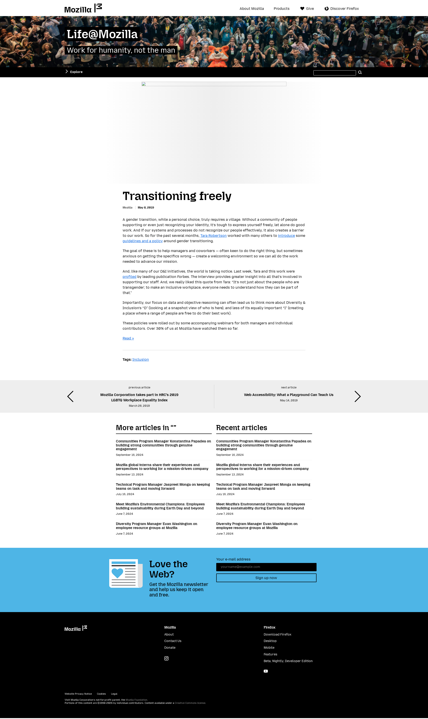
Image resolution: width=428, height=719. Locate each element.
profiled (129, 277)
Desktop (270, 641)
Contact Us (172, 641)
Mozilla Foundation (136, 699)
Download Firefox (277, 634)
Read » (128, 338)
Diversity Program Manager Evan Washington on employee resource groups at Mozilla (156, 526)
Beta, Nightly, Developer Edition (288, 661)
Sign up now (266, 578)
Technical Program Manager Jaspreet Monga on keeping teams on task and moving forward (163, 486)
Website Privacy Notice (78, 693)
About (169, 634)
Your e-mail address (233, 559)
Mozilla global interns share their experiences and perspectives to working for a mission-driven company (162, 467)
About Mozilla (252, 9)
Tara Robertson (213, 235)
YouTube (266, 671)
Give (310, 8)
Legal (114, 693)
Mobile (269, 648)
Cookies (101, 693)
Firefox (269, 627)
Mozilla (83, 8)
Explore (76, 72)
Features (270, 654)
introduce (286, 235)
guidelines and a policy (143, 241)
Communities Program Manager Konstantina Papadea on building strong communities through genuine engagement (163, 445)
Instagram (166, 658)
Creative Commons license (190, 703)
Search (360, 72)
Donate (169, 648)
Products (282, 9)
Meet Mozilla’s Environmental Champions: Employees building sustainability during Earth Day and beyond (160, 506)
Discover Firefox (344, 8)
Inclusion (140, 359)
